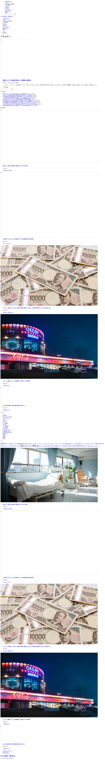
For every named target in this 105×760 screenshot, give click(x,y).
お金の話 (5, 24)
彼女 (30, 445)
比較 (49, 445)
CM (3, 19)
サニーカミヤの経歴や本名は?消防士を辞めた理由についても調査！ (18, 95)
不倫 (97, 443)
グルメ (4, 23)
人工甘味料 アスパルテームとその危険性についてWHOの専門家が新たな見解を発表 (18, 238)
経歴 (74, 445)
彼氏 (36, 446)
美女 (83, 445)
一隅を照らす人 (6, 18)
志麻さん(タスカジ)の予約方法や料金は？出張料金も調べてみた (17, 93)
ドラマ (9, 82)
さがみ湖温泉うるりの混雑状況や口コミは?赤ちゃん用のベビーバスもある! (19, 102)
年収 (27, 445)
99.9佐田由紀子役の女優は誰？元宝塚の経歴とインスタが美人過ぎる (18, 96)
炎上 (53, 445)
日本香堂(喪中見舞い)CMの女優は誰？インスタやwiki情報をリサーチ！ (18, 105)
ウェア (38, 443)
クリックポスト (6, 27)
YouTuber (20, 443)
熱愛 (57, 445)
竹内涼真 (64, 445)
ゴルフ (72, 443)
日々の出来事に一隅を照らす (6, 16)
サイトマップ (6, 753)
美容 (4, 29)
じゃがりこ (34, 443)
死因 (45, 445)
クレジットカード (56, 443)
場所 (11, 445)
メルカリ (88, 443)
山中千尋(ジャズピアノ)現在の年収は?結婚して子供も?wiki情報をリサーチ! (19, 100)
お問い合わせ (6, 752)
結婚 (79, 445)
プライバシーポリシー (8, 750)
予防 (101, 443)
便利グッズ (5, 28)
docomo (11, 443)
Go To (15, 443)
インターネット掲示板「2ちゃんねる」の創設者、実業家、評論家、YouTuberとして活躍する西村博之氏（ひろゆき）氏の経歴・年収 (26, 307)
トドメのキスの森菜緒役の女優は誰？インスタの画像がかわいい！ (17, 97)
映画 (17, 82)
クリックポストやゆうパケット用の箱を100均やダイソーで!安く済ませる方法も (20, 104)
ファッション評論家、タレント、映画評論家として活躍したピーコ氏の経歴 (16, 380)
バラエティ (13, 82)
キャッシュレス (49, 443)
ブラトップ (83, 443)
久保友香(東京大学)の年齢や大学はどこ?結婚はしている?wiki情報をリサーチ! (20, 101)
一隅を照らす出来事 (7, 20)
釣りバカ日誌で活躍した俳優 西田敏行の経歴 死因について (14, 405)
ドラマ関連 (5, 22)
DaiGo (6, 443)
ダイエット (5, 26)
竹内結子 (70, 445)
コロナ (68, 443)
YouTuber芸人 (28, 443)
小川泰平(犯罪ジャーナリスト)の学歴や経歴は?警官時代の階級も (17, 99)
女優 (22, 446)
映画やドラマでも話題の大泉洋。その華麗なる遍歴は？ (17, 80)
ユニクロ (93, 443)
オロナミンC (42, 443)
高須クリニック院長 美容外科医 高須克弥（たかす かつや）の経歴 (15, 165)
